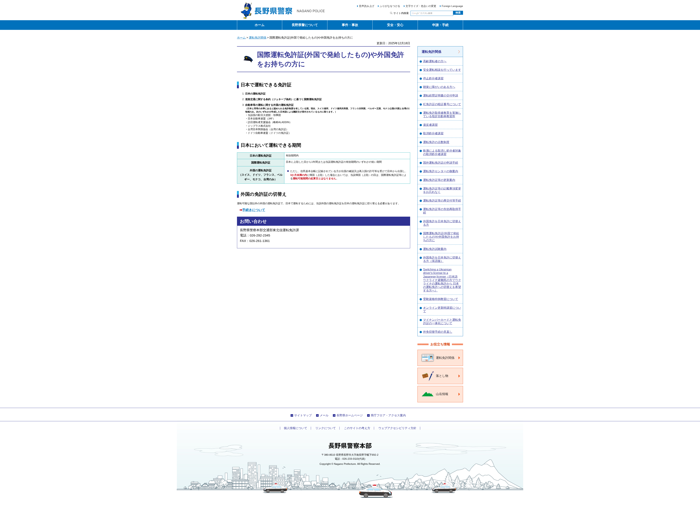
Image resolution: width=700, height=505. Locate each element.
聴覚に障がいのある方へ (439, 86)
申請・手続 (440, 25)
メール (324, 415)
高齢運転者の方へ (434, 61)
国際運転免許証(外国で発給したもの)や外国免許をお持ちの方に (441, 237)
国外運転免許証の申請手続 (440, 162)
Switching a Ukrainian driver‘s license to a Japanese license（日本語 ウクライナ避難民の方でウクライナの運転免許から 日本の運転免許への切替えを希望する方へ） (442, 280)
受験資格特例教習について (440, 299)
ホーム (260, 25)
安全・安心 (395, 25)
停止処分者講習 (433, 78)
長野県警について (305, 25)
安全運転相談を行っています (442, 69)
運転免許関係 (257, 37)
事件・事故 (350, 25)
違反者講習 (430, 124)
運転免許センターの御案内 (440, 171)
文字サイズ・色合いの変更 (421, 6)
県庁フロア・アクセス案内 (388, 415)
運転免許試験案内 (434, 248)
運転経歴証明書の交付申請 (440, 95)
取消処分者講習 (433, 133)
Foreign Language (452, 6)
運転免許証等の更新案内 (439, 180)
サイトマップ (303, 415)
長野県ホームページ (350, 415)
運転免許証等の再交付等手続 (442, 200)
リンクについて (325, 428)
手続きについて (253, 210)
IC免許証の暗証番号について (442, 104)
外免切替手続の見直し (437, 331)
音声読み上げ (366, 6)
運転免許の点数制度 (436, 142)
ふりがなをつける (390, 6)
